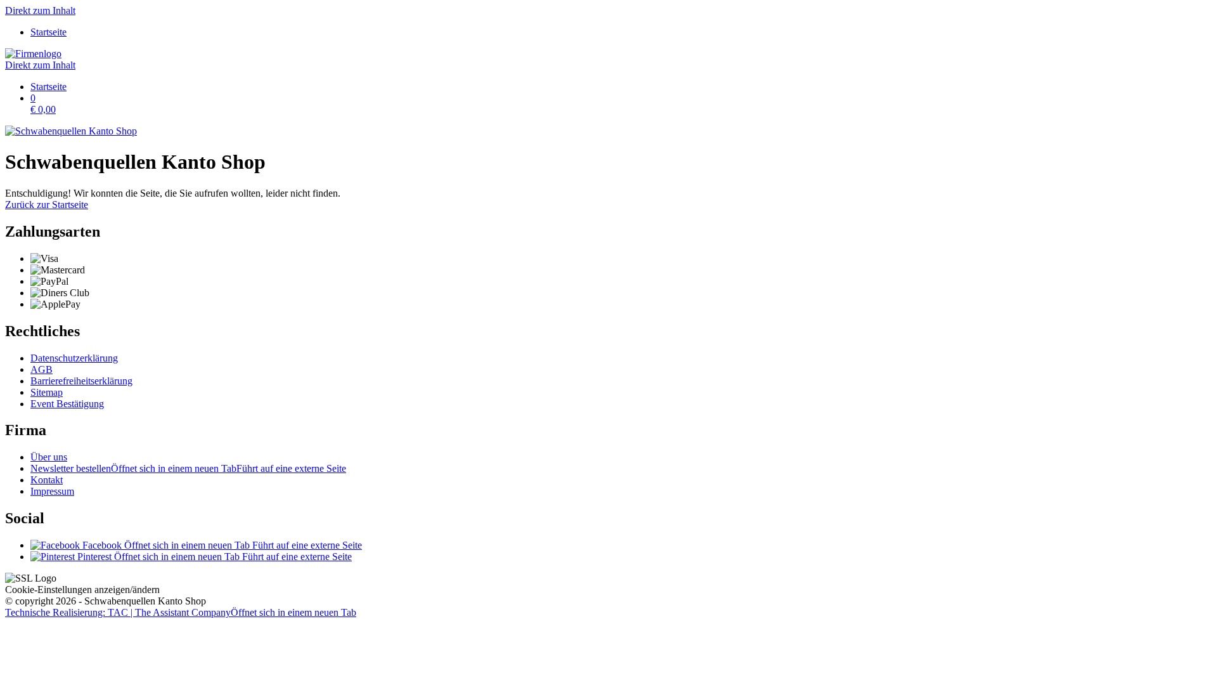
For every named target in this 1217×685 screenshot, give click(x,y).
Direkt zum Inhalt (40, 10)
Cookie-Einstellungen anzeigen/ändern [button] (82, 589)
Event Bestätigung (67, 403)
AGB (41, 369)
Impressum (52, 491)
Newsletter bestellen (188, 468)
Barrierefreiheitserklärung (81, 380)
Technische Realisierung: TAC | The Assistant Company (180, 612)
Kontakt (46, 479)
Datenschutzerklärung (74, 358)
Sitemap (46, 392)
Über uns (48, 457)
